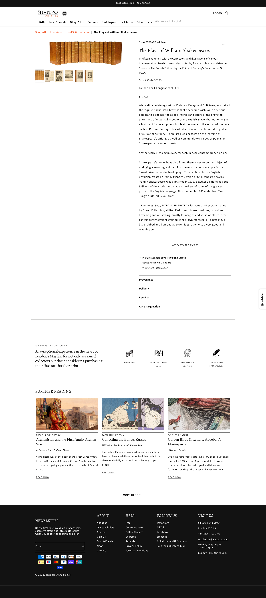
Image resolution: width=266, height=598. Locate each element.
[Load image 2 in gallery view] (49, 76)
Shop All (75, 22)
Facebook (162, 532)
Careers (101, 550)
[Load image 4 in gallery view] (69, 76)
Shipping (131, 537)
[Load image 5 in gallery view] (79, 76)
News (100, 546)
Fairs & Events (105, 541)
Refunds (130, 541)
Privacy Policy (134, 546)
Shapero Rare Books (58, 574)
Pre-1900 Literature (78, 32)
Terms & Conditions (137, 550)
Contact (102, 532)
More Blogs (131, 495)
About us (102, 523)
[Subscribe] (80, 546)
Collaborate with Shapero (172, 541)
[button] (77, 22)
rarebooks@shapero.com (213, 539)
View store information (155, 268)
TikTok (161, 527)
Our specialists (105, 527)
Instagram (163, 523)
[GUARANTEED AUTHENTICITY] (216, 358)
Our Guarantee (134, 527)
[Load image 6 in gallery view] (89, 76)
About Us (143, 22)
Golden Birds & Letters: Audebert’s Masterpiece (194, 441)
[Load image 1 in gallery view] (39, 76)
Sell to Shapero (134, 532)
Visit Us (101, 537)
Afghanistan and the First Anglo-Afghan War (66, 441)
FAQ (128, 523)
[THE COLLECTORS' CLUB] (158, 358)
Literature (56, 32)
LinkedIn (162, 537)
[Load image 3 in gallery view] (59, 76)
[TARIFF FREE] (129, 358)
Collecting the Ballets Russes (124, 439)
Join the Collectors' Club (171, 546)
